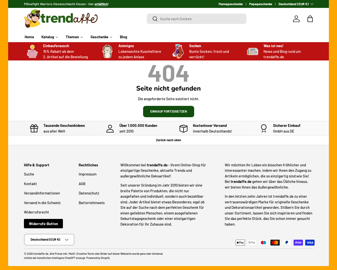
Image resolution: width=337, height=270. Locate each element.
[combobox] (197, 19)
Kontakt (30, 183)
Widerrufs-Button (43, 223)
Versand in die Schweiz (42, 202)
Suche (29, 174)
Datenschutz (89, 193)
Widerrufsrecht (36, 212)
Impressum (87, 174)
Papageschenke (260, 4)
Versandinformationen (42, 193)
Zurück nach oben (168, 140)
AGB (82, 183)
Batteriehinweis (92, 202)
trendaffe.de (40, 253)
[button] (310, 18)
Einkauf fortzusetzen (168, 111)
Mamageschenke (231, 4)
